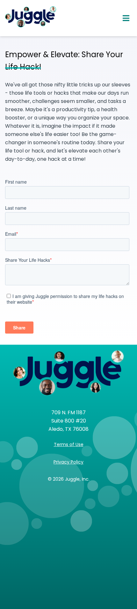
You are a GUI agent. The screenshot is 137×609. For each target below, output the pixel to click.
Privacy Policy (68, 462)
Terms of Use (68, 444)
